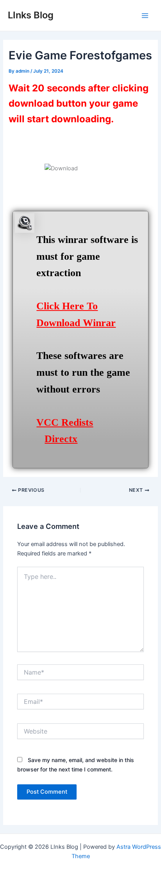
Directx (61, 439)
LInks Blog (31, 15)
